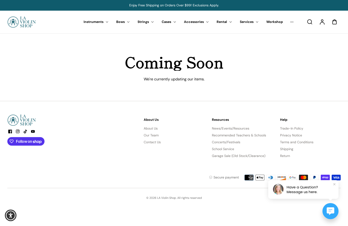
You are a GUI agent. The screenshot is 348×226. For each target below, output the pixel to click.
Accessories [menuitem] (194, 22)
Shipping (286, 149)
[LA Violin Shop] (37, 120)
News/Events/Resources (230, 128)
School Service (223, 149)
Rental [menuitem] (222, 22)
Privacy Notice (291, 135)
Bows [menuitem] (120, 22)
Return (285, 156)
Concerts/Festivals (226, 142)
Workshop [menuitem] (274, 22)
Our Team (151, 135)
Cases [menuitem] (166, 22)
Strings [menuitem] (143, 22)
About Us (151, 128)
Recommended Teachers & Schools (239, 135)
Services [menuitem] (247, 22)
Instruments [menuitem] (93, 22)
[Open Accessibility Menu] (11, 215)
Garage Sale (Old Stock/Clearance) (238, 156)
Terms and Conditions (296, 142)
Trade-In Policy (291, 128)
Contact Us (152, 142)
